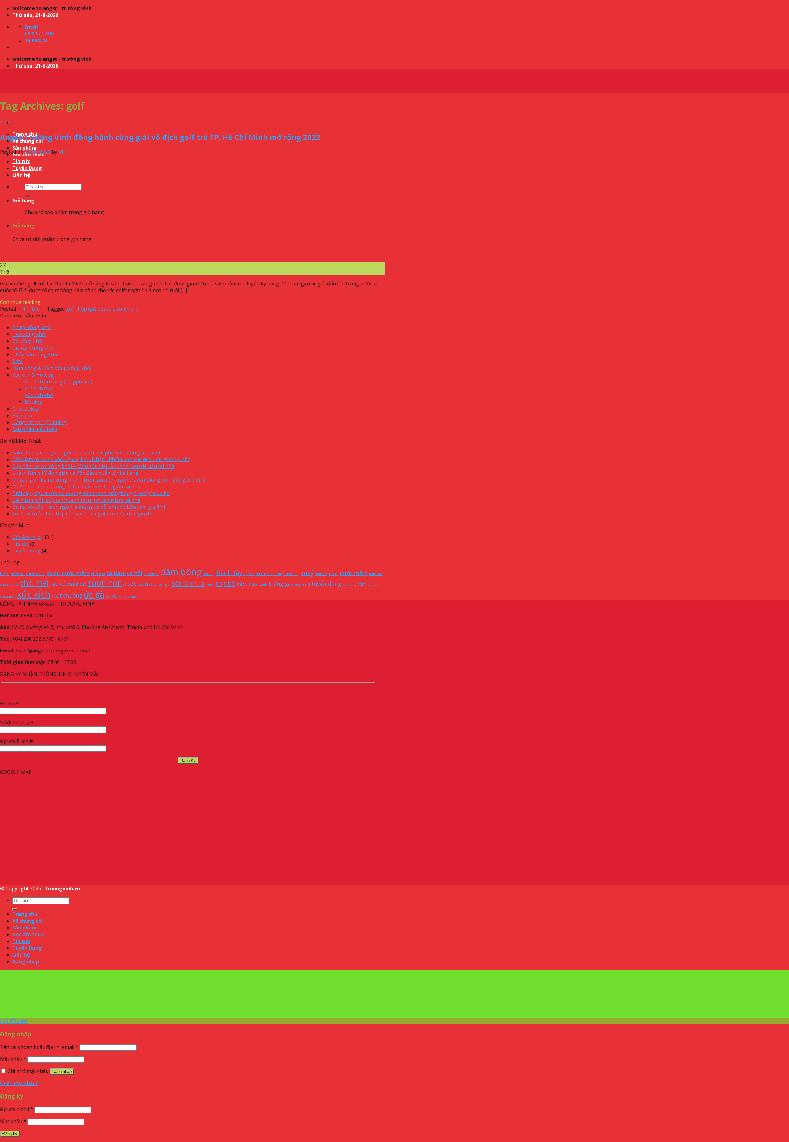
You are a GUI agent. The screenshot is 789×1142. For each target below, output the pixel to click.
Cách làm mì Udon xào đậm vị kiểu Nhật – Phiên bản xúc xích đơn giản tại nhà (101, 459)
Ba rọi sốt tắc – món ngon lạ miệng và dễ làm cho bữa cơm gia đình (89, 506)
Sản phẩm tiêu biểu (34, 429)
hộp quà (87, 308)
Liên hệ (21, 954)
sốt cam (138, 583)
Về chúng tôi (27, 920)
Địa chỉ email (16, 1109)
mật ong (321, 574)
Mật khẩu (13, 1059)
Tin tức (6, 122)
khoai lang (292, 574)
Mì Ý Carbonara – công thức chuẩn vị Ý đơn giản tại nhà (76, 486)
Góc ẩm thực (26, 537)
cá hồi (134, 573)
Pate (17, 361)
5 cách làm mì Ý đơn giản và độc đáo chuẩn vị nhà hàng (75, 473)
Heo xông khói (29, 334)
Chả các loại (25, 408)
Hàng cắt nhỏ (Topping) (40, 422)
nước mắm (354, 573)
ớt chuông (69, 595)
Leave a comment (118, 308)
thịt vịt (244, 584)
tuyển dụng (326, 583)
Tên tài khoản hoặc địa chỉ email (39, 1047)
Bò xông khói (27, 340)
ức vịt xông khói (131, 596)
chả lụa (98, 573)
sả (124, 584)
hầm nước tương (269, 574)
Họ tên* (9, 703)
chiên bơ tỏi (35, 574)
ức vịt (111, 596)
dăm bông (181, 571)
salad (72, 584)
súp (83, 584)
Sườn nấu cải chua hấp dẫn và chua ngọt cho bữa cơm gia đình (84, 513)
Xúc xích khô (39, 395)
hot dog (209, 574)
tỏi (369, 584)
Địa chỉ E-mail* (17, 741)
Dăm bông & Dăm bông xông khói (51, 368)
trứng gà (279, 583)
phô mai (34, 582)
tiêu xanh (259, 584)
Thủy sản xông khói (35, 354)
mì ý (307, 573)
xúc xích (33, 594)
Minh (65, 151)
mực (333, 573)
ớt (53, 596)
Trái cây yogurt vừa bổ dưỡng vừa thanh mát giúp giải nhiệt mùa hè (91, 493)
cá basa (116, 573)
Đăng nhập (62, 1071)
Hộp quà (22, 415)
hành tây (229, 573)
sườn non (105, 582)
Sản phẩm (24, 147)
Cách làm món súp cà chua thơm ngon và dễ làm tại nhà (76, 500)
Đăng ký (9, 1134)
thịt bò (225, 583)
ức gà (94, 594)
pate (14, 584)
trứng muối (301, 584)
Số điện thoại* (16, 722)
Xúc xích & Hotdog (33, 374)
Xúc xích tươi (39, 388)
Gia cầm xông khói (33, 347)
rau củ (58, 583)
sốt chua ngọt (159, 584)
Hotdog (33, 402)
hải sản (249, 574)
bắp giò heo (12, 573)
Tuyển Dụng (27, 948)
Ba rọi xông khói (31, 327)
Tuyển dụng (26, 550)
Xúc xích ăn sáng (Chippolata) (58, 381)
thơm (210, 584)
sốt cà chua (188, 583)
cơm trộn (151, 574)
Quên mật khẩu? (19, 1083)
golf (70, 308)
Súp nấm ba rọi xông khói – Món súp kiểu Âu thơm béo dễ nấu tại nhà (93, 466)
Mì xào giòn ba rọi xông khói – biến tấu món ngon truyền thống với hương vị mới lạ (108, 479)
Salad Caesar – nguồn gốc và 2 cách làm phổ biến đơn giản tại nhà (88, 452)
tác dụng (349, 584)
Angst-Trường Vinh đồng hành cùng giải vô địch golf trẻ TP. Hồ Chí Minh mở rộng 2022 (160, 137)
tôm (362, 584)
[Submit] (14, 909)
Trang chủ (25, 914)
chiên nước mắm (68, 573)
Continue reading (23, 302)
